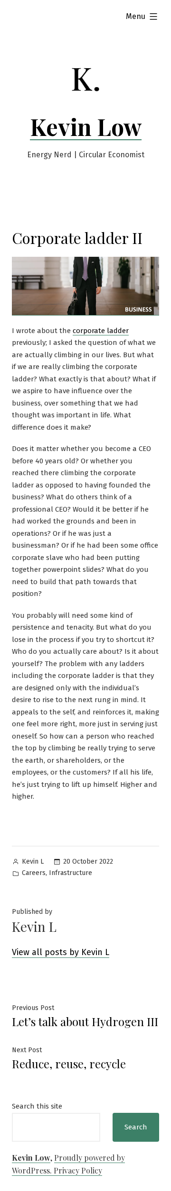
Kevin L (33, 861)
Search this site (37, 1106)
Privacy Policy (78, 1170)
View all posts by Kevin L (60, 952)
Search (135, 1127)
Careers (34, 873)
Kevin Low (86, 126)
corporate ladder (101, 330)
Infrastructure (70, 873)
